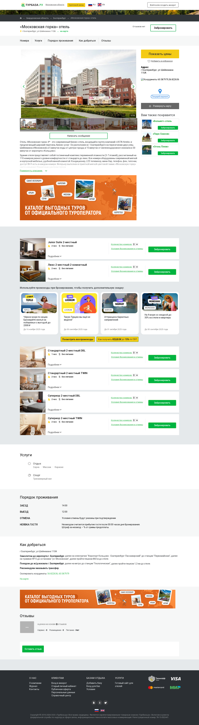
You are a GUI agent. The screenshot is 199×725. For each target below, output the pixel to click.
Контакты (34, 689)
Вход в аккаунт (59, 683)
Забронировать (163, 27)
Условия (90, 689)
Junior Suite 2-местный (62, 242)
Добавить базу (94, 683)
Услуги (38, 40)
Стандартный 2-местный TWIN (67, 373)
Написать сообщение (78, 136)
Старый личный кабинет (63, 686)
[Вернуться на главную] (32, 5)
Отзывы (106, 40)
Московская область (55, 5)
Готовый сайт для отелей (124, 684)
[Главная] (21, 18)
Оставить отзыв (33, 649)
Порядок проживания (60, 40)
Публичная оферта (61, 689)
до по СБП (117, 339)
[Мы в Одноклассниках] (99, 702)
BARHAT (108, 310)
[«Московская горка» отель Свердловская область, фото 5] (96, 124)
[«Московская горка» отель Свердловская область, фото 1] (28, 124)
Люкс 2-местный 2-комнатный (67, 264)
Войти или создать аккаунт (163, 5)
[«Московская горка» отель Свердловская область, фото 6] (113, 124)
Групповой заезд (76, 5)
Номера (24, 40)
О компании (35, 683)
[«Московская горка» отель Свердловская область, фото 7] (130, 124)
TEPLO (27, 310)
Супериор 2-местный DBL (64, 395)
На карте (62, 31)
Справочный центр (61, 695)
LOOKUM (68, 310)
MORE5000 (150, 308)
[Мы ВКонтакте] (93, 702)
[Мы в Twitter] (105, 702)
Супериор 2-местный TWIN (65, 418)
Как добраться (87, 40)
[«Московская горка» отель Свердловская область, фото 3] (62, 124)
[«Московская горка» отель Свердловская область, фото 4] (79, 124)
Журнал (33, 686)
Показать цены (160, 54)
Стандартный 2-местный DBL (67, 350)
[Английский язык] (102, 710)
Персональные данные (63, 692)
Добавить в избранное (162, 61)
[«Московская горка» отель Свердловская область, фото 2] (45, 124)
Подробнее (53, 256)
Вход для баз (93, 686)
